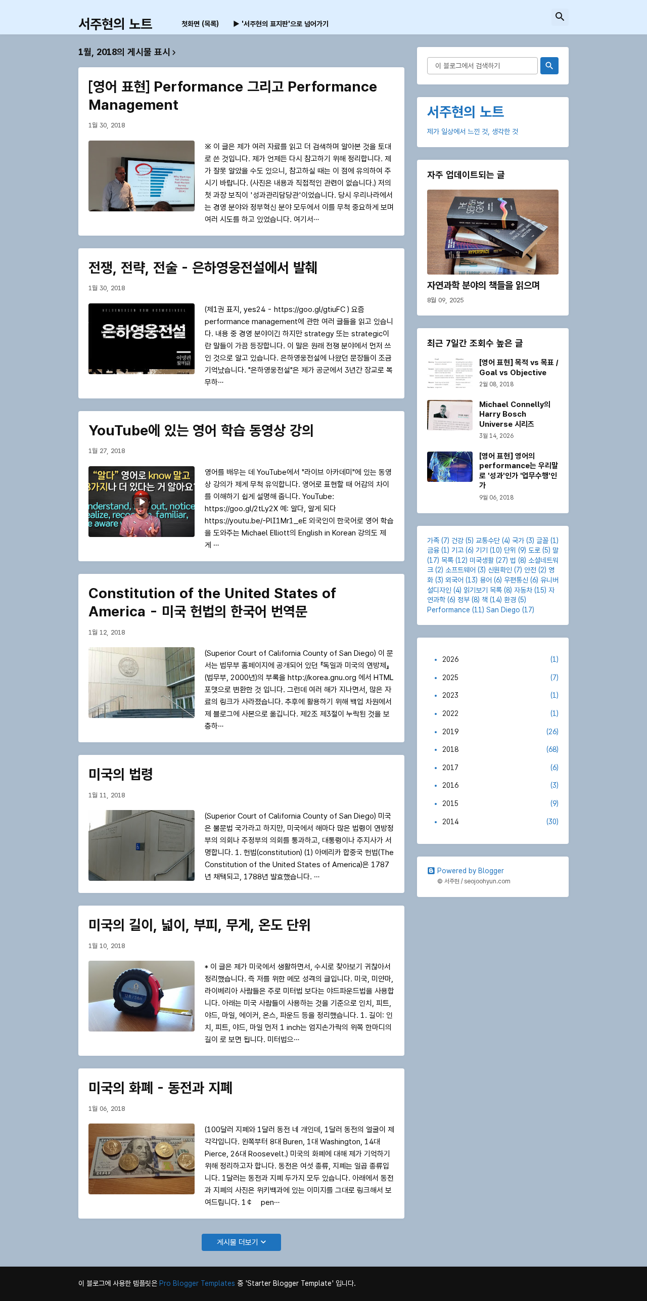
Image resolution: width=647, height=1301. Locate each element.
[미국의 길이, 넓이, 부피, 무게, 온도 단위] (141, 996)
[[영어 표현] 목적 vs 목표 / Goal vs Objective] (450, 373)
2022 (500, 713)
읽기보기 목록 (483, 590)
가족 (433, 540)
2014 (500, 822)
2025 (500, 678)
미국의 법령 (120, 774)
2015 (500, 803)
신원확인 (500, 570)
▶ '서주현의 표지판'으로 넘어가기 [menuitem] (281, 24)
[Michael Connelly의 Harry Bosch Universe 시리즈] (450, 415)
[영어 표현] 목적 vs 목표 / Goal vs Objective (518, 367)
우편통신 (516, 580)
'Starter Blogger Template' (289, 1283)
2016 (500, 785)
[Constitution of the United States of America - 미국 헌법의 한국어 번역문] (141, 682)
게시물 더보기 (237, 1242)
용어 (486, 580)
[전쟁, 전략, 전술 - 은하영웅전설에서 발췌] (141, 338)
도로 (534, 550)
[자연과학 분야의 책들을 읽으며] (493, 232)
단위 (510, 550)
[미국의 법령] (141, 845)
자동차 (523, 590)
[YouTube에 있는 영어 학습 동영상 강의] (141, 501)
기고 (457, 550)
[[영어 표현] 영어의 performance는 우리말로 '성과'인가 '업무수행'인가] (450, 467)
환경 (510, 600)
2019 (500, 732)
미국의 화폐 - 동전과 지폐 (160, 1087)
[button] (560, 17)
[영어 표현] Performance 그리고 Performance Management (232, 95)
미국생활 (482, 560)
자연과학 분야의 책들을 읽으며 (483, 285)
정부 (463, 600)
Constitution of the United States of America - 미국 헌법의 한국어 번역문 (212, 602)
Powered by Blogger (470, 871)
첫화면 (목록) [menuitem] (200, 24)
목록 (447, 560)
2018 (500, 749)
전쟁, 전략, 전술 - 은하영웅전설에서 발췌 (202, 267)
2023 (500, 695)
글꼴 (542, 540)
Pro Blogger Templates (197, 1283)
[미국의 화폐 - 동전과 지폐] (141, 1159)
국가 (518, 540)
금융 (433, 550)
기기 (482, 550)
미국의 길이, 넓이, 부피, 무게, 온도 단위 (199, 924)
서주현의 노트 (115, 24)
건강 (457, 540)
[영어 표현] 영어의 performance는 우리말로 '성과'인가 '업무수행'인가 (518, 471)
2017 (500, 768)
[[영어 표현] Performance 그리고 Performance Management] (141, 176)
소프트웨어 (460, 570)
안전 (530, 570)
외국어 (454, 580)
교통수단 (488, 540)
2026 (500, 659)
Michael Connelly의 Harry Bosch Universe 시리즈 (514, 414)
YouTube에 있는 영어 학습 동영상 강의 (201, 430)
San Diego (503, 610)
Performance (448, 610)
